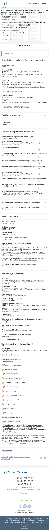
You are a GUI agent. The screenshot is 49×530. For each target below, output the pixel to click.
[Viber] (20, 507)
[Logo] (5, 3)
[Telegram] (29, 507)
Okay (24, 526)
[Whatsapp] (24, 507)
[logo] (15, 473)
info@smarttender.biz (24, 512)
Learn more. (39, 522)
